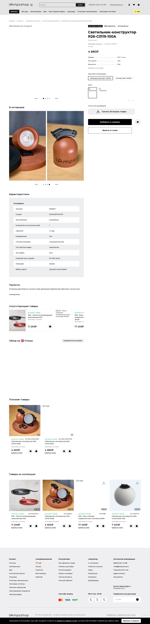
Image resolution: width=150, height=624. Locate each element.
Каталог (14, 12)
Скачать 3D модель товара (114, 112)
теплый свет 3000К (124, 78)
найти (80, 5)
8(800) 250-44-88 (97, 5)
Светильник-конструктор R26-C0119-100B (23, 442)
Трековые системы (33, 21)
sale (138, 12)
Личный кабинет (65, 580)
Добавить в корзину (110, 122)
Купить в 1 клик (109, 130)
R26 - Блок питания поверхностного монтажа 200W (91, 517)
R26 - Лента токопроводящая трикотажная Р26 (40, 316)
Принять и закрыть (131, 621)
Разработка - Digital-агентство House (121, 615)
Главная (12, 21)
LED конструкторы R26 (51, 21)
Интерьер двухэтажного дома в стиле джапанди (29, 289)
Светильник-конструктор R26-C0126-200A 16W (124, 517)
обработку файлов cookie (67, 621)
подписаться (72, 341)
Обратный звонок (116, 5)
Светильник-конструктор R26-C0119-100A (57, 442)
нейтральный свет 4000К (100, 78)
